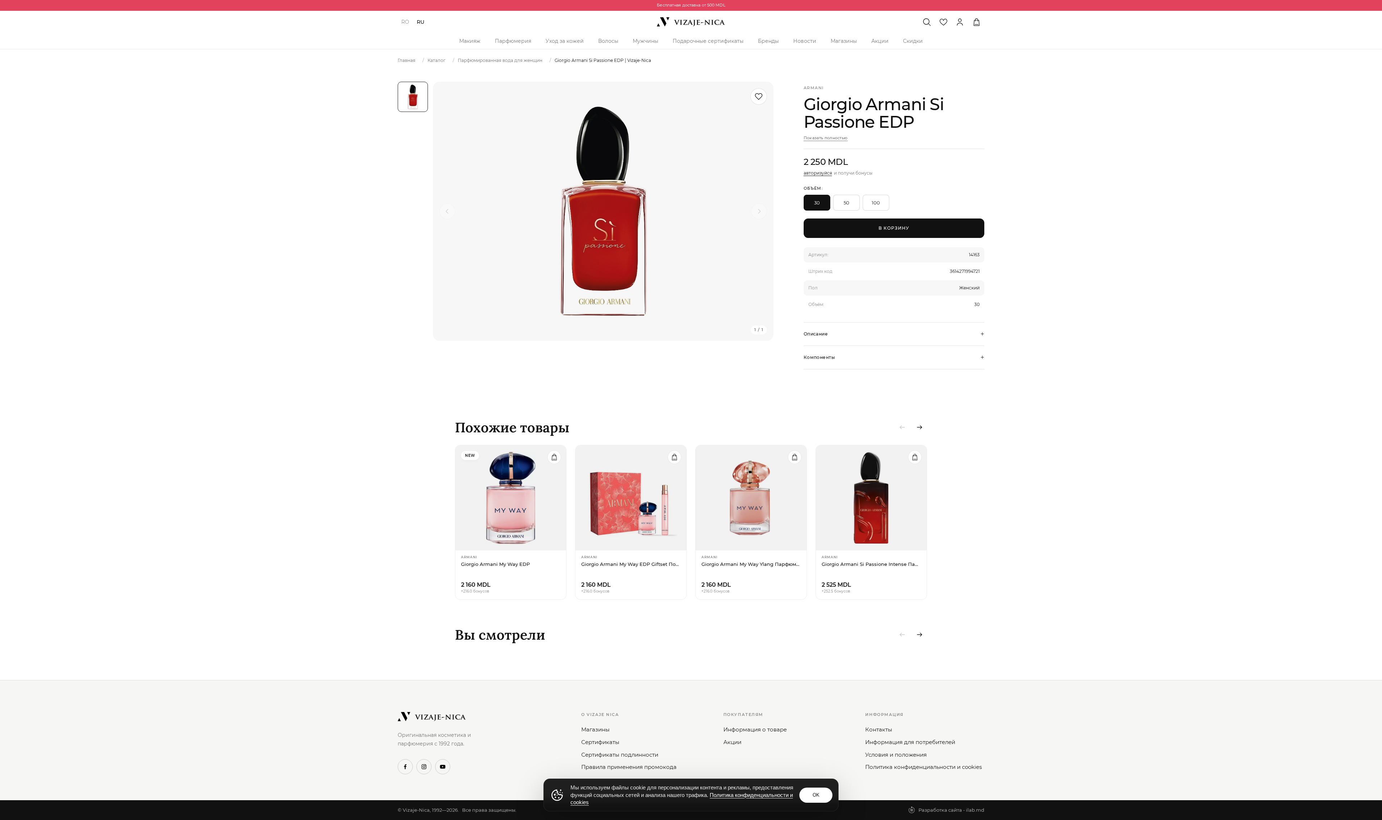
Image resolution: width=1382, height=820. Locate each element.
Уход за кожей (565, 41)
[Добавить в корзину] (554, 457)
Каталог (437, 60)
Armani (814, 87)
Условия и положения (896, 754)
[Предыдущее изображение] (447, 211)
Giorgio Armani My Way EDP (495, 564)
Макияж (469, 41)
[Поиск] (927, 22)
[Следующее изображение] (759, 211)
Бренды (768, 41)
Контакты (878, 729)
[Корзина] (976, 22)
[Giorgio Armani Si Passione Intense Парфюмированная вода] (871, 497)
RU (420, 22)
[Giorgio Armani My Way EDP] (510, 497)
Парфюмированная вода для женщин (500, 60)
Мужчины (645, 41)
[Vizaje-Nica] (691, 22)
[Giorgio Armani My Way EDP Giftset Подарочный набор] (630, 497)
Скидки (913, 41)
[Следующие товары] (919, 427)
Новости (804, 41)
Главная (406, 60)
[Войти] (960, 22)
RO (405, 22)
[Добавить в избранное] (758, 96)
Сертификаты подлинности (619, 754)
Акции (880, 41)
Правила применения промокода (629, 766)
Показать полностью (826, 137)
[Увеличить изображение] (603, 211)
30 (817, 203)
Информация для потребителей (910, 742)
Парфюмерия (513, 41)
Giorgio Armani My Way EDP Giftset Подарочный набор (631, 564)
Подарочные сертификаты (708, 41)
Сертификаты (600, 742)
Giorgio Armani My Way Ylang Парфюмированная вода (751, 564)
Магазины (844, 41)
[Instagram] (424, 766)
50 (846, 203)
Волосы (608, 41)
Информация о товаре (755, 729)
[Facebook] (405, 766)
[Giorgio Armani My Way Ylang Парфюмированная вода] (751, 497)
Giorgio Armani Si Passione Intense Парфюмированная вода (871, 564)
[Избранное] (943, 22)
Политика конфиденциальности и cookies (923, 766)
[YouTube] (442, 766)
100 (876, 203)
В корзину (894, 228)
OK (816, 795)
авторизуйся (818, 173)
